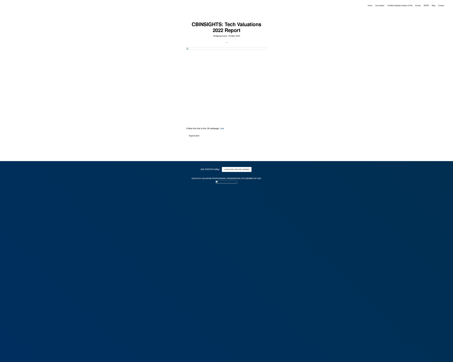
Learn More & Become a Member (236, 169)
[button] (447, 3)
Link (222, 128)
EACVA (12, 5)
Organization (194, 136)
